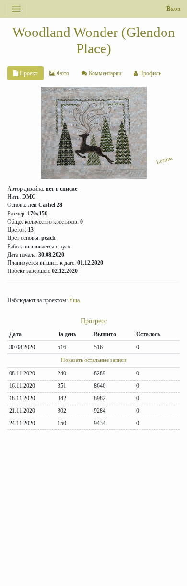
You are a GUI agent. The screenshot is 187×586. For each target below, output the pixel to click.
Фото (62, 73)
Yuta (74, 300)
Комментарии (104, 73)
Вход (173, 8)
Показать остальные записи (93, 360)
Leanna (164, 160)
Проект (27, 73)
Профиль (149, 73)
